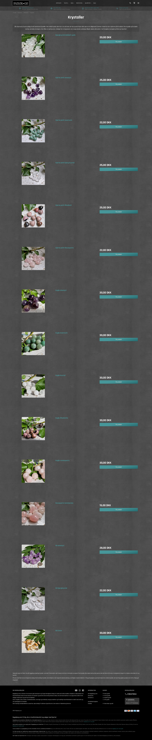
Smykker (58, 3)
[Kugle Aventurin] (33, 352)
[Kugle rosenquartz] (33, 480)
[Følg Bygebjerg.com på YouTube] (76, 690)
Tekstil (66, 3)
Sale (94, 3)
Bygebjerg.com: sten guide (89, 721)
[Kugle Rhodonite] (33, 437)
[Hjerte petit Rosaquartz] (33, 267)
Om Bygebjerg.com (92, 693)
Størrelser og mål (108, 703)
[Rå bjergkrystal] (33, 607)
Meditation (79, 3)
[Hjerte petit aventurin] (33, 139)
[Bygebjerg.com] (23, 3)
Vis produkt (119, 42)
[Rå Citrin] (33, 650)
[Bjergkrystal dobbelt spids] (33, 54)
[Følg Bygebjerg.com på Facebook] (83, 690)
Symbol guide (107, 697)
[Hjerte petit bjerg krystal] (33, 182)
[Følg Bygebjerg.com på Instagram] (80, 690)
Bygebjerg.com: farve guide (117, 728)
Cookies (90, 703)
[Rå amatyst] (33, 565)
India (72, 3)
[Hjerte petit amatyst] (33, 97)
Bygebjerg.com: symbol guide (18, 726)
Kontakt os (90, 697)
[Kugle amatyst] (33, 309)
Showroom (90, 695)
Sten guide (107, 693)
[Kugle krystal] (33, 395)
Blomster (87, 3)
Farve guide (107, 695)
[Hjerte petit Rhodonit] (33, 224)
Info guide (106, 699)
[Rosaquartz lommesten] (33, 522)
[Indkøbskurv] (134, 3)
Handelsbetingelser (93, 701)
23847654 (131, 694)
